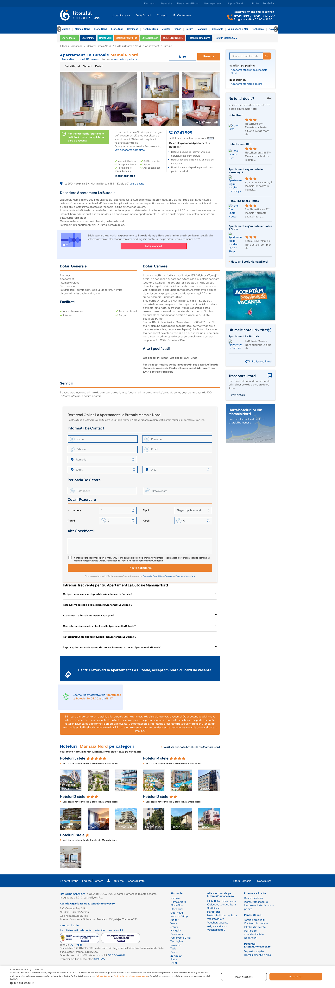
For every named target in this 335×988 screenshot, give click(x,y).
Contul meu (184, 15)
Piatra (173, 959)
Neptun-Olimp (150, 29)
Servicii (87, 66)
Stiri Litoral (213, 908)
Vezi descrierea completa (130, 149)
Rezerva (208, 56)
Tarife (182, 56)
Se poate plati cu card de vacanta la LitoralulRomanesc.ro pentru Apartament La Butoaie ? (112, 647)
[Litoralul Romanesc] (80, 16)
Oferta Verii (105, 38)
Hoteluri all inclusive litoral (222, 915)
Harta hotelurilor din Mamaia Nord (245, 412)
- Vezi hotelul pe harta (124, 59)
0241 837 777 (264, 16)
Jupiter (166, 29)
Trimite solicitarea (140, 567)
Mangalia (202, 29)
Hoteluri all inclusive (199, 38)
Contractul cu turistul (185, 576)
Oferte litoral (68, 38)
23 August (176, 955)
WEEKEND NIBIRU (173, 38)
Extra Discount (150, 38)
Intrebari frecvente (255, 927)
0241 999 (241, 16)
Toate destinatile (254, 951)
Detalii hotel (72, 66)
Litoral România (242, 880)
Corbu (174, 952)
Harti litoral (213, 911)
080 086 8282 (116, 955)
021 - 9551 (76, 944)
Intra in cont (153, 246)
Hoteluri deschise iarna (257, 954)
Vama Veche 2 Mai (238, 29)
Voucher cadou (216, 929)
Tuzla (173, 948)
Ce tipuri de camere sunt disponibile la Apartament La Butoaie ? (97, 594)
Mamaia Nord (82, 29)
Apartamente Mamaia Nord (246, 83)
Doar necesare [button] (244, 976)
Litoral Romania (121, 15)
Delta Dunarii (143, 15)
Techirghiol (258, 29)
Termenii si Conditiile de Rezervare (158, 576)
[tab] (72, 66)
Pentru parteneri (213, 3)
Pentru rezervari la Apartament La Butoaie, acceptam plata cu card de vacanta (86, 137)
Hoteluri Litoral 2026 (226, 38)
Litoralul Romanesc (71, 46)
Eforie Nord (100, 29)
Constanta (217, 29)
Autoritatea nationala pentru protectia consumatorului (91, 930)
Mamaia (66, 29)
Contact (162, 15)
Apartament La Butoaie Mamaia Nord (249, 71)
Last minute (88, 38)
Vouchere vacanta (217, 922)
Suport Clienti (235, 3)
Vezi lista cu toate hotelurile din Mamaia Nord (191, 747)
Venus (177, 29)
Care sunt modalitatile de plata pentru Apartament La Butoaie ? (97, 604)
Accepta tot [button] (296, 976)
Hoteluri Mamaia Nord (128, 46)
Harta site (166, 3)
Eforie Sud (117, 29)
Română (98, 880)
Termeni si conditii (254, 919)
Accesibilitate (136, 880)
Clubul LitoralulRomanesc (222, 901)
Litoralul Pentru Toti (126, 38)
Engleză (87, 880)
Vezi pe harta (137, 183)
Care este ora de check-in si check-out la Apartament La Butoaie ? (99, 626)
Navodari (175, 945)
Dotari (99, 66)
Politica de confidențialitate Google (131, 975)
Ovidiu (174, 962)
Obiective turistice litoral (221, 904)
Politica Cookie (103, 975)
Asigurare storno (217, 926)
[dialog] (167, 977)
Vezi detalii (238, 395)
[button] (63, 780)
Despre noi (150, 3)
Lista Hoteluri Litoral (188, 3)
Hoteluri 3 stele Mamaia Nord (249, 261)
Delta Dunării (264, 880)
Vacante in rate (215, 918)
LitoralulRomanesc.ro (72, 893)
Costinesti (132, 29)
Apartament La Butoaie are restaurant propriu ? (88, 615)
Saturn (189, 29)
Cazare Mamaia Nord (99, 46)
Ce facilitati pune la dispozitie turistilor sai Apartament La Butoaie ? (99, 636)
